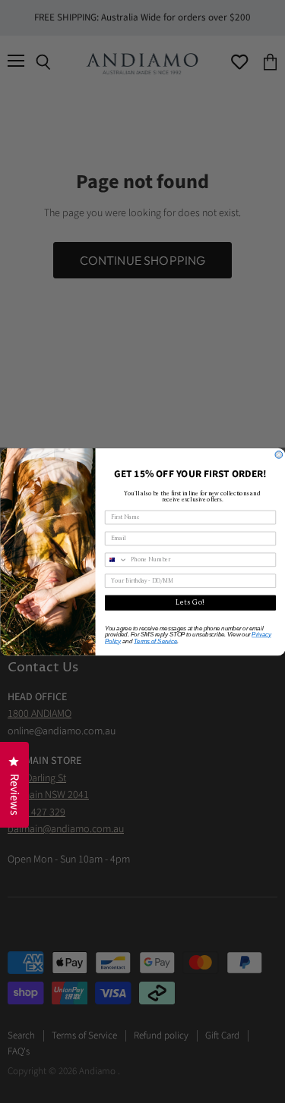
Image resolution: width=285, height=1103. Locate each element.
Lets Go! (190, 603)
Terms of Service (154, 641)
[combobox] (116, 559)
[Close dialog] (279, 454)
